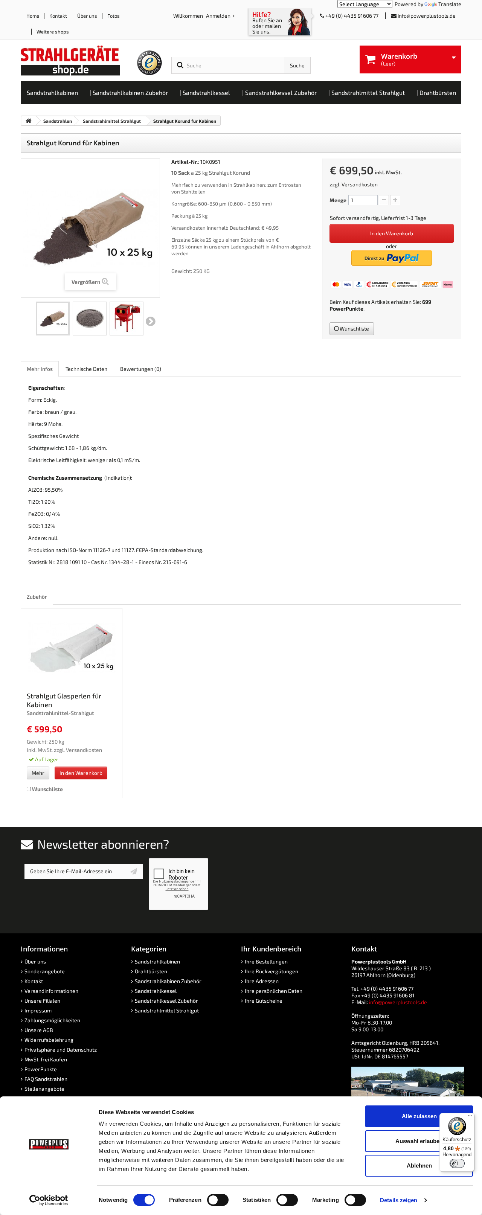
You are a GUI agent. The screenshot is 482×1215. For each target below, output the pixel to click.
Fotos (113, 16)
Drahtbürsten (151, 971)
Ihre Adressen (262, 981)
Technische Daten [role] (86, 369)
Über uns (87, 16)
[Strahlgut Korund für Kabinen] (52, 318)
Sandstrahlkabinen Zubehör (168, 981)
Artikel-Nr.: (185, 162)
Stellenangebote (44, 1088)
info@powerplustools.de (427, 15)
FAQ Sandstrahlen (45, 1079)
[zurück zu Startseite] (28, 120)
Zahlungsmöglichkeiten (52, 1020)
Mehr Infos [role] (40, 369)
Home (32, 16)
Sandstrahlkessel (156, 991)
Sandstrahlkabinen (157, 961)
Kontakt (58, 16)
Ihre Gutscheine (263, 1000)
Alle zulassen (419, 1116)
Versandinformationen (51, 991)
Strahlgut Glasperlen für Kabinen (64, 700)
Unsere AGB (38, 1030)
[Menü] (469, 1117)
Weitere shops (53, 32)
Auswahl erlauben (419, 1141)
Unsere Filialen (42, 1000)
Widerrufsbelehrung (48, 1040)
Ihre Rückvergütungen (271, 971)
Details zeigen (398, 1200)
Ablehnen (419, 1165)
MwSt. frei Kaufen (45, 1059)
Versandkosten (360, 184)
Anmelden (219, 15)
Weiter (150, 321)
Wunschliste (354, 328)
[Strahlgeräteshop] (78, 61)
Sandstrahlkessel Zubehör (166, 1000)
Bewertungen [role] (140, 369)
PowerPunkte (346, 308)
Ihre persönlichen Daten (273, 991)
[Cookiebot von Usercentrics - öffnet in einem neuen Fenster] (49, 1200)
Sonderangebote (44, 971)
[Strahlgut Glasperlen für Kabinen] (71, 647)
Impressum (38, 1010)
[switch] (218, 1200)
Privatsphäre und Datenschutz (60, 1049)
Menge (337, 200)
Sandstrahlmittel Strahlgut (167, 1010)
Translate (449, 4)
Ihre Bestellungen (266, 961)
